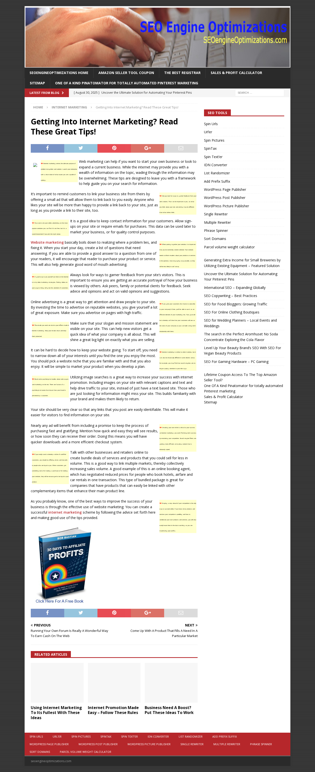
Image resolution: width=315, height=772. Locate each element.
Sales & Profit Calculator (236, 72)
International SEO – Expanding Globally (235, 287)
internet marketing (65, 512)
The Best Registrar (182, 72)
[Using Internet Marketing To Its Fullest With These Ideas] (57, 682)
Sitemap (37, 83)
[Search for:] (259, 92)
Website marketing (47, 242)
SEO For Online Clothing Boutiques (231, 312)
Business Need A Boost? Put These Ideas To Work (169, 710)
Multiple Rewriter (217, 222)
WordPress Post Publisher (224, 197)
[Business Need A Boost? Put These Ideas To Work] (171, 682)
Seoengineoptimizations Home (59, 72)
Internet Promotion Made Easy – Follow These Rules (113, 710)
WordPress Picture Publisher (226, 206)
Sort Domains (215, 238)
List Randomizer (217, 173)
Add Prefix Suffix (217, 181)
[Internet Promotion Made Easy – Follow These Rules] (114, 682)
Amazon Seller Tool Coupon (126, 72)
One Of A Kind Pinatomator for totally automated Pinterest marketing (126, 83)
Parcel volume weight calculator (229, 247)
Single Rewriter (216, 214)
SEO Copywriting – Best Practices (230, 295)
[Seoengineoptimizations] (157, 64)
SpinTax (210, 148)
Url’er (208, 132)
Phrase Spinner (216, 230)
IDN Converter (215, 165)
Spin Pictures (214, 140)
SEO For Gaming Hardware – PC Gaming (236, 361)
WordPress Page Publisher (225, 189)
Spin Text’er (213, 156)
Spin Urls (211, 123)
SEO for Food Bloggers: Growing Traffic (235, 304)
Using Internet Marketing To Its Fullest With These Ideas (56, 713)
